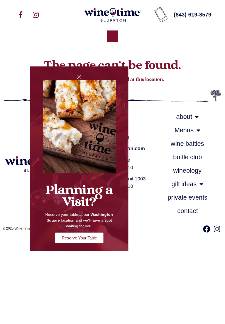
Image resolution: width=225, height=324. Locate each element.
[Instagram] (36, 14)
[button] (112, 36)
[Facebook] (206, 229)
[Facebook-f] (20, 14)
